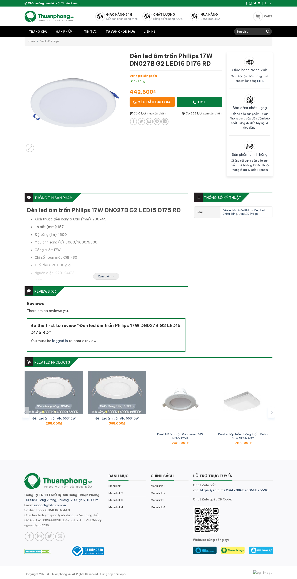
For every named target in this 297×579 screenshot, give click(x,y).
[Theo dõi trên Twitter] (255, 3)
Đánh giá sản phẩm (143, 75)
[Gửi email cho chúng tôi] (259, 3)
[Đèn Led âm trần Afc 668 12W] (54, 392)
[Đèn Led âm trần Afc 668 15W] (117, 392)
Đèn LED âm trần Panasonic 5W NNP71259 (180, 436)
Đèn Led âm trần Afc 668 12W (54, 418)
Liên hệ (149, 31)
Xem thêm (104, 276)
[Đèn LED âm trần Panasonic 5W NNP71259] (180, 400)
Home (31, 41)
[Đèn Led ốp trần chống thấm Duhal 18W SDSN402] (243, 400)
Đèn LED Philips (49, 41)
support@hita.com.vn (49, 505)
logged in (60, 341)
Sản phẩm (64, 31)
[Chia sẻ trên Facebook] (133, 121)
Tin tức (90, 31)
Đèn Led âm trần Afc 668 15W (117, 418)
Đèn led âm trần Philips (238, 210)
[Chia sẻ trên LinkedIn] (165, 121)
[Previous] (25, 412)
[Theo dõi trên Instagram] (250, 3)
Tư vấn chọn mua (120, 31)
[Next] (271, 412)
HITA (260, 80)
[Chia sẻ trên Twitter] (141, 121)
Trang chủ (38, 31)
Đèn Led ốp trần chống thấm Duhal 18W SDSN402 (243, 436)
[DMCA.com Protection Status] (37, 551)
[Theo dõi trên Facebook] (246, 3)
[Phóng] (30, 148)
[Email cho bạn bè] (149, 121)
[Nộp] (268, 31)
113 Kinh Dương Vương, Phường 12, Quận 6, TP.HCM (61, 500)
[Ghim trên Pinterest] (157, 121)
